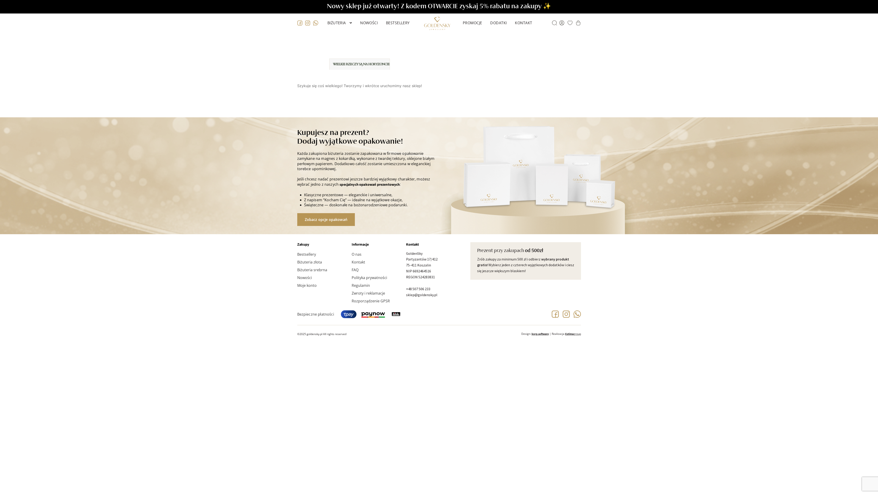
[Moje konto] (562, 23)
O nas (356, 254)
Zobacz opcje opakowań (326, 219)
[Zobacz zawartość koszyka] (578, 23)
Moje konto (307, 285)
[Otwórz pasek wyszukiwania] (554, 23)
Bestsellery (398, 22)
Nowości (369, 22)
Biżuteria (336, 22)
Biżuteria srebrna (312, 269)
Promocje (472, 22)
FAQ (355, 269)
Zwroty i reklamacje (368, 293)
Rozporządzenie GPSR (371, 300)
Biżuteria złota (309, 262)
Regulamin (361, 285)
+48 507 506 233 (418, 289)
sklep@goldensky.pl (421, 295)
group (573, 334)
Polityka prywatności (369, 277)
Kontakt (523, 22)
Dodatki (498, 22)
